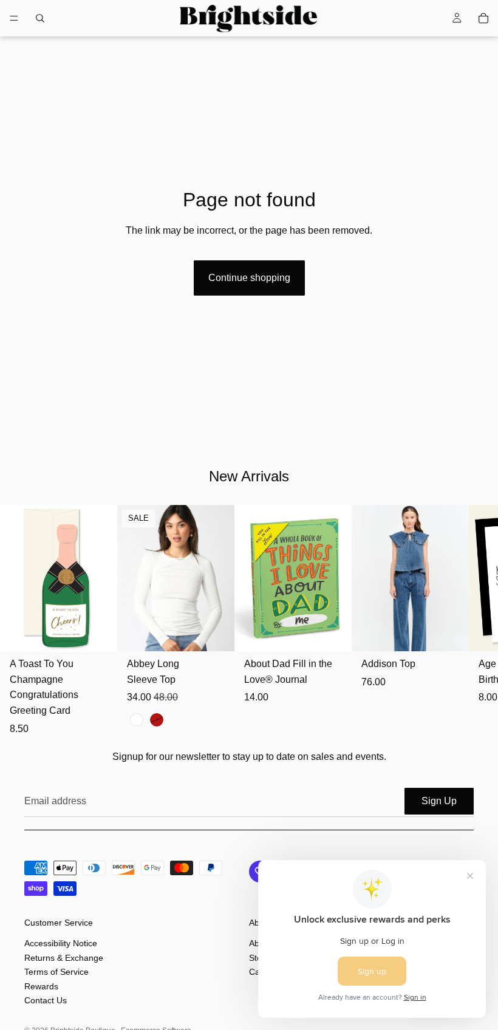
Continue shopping (249, 278)
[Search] (40, 18)
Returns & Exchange (63, 957)
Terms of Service (56, 972)
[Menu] (14, 18)
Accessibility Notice (60, 943)
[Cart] (483, 18)
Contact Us (45, 1000)
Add (108, 633)
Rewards (41, 986)
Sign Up (439, 801)
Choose (226, 633)
